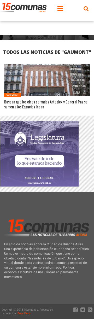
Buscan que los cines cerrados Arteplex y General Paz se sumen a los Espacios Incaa (45, 104)
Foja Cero (23, 313)
